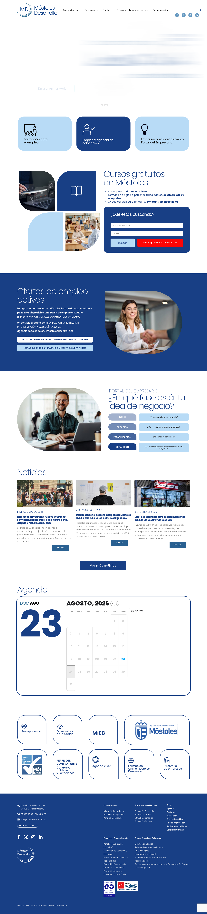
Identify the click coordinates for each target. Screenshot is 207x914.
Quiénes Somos (71, 10)
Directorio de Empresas (114, 867)
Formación (91, 10)
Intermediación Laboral (145, 854)
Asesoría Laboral (142, 861)
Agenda (170, 808)
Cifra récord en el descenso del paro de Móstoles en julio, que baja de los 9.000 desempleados (103, 516)
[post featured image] (45, 493)
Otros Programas (142, 867)
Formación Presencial (144, 811)
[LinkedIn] (197, 15)
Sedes (169, 805)
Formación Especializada (115, 864)
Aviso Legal (172, 815)
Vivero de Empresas (113, 871)
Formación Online (143, 814)
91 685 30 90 (27, 814)
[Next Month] (118, 603)
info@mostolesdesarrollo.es (33, 819)
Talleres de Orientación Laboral (149, 847)
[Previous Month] (112, 603)
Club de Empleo (142, 850)
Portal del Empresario (113, 844)
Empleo (107, 10)
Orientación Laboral (144, 844)
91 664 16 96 (40, 814)
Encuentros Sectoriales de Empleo (150, 857)
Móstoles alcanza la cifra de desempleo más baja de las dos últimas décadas (159, 518)
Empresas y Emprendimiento (132, 10)
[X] (184, 15)
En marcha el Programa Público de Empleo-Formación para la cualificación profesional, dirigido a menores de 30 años (42, 520)
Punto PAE (108, 847)
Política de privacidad (176, 822)
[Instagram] (190, 15)
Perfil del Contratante (113, 818)
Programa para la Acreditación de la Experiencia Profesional (162, 864)
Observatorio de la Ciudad (115, 874)
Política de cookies (175, 819)
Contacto (170, 812)
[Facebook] (177, 15)
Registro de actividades (177, 826)
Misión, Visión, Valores (114, 811)
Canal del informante (175, 830)
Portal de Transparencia (114, 814)
